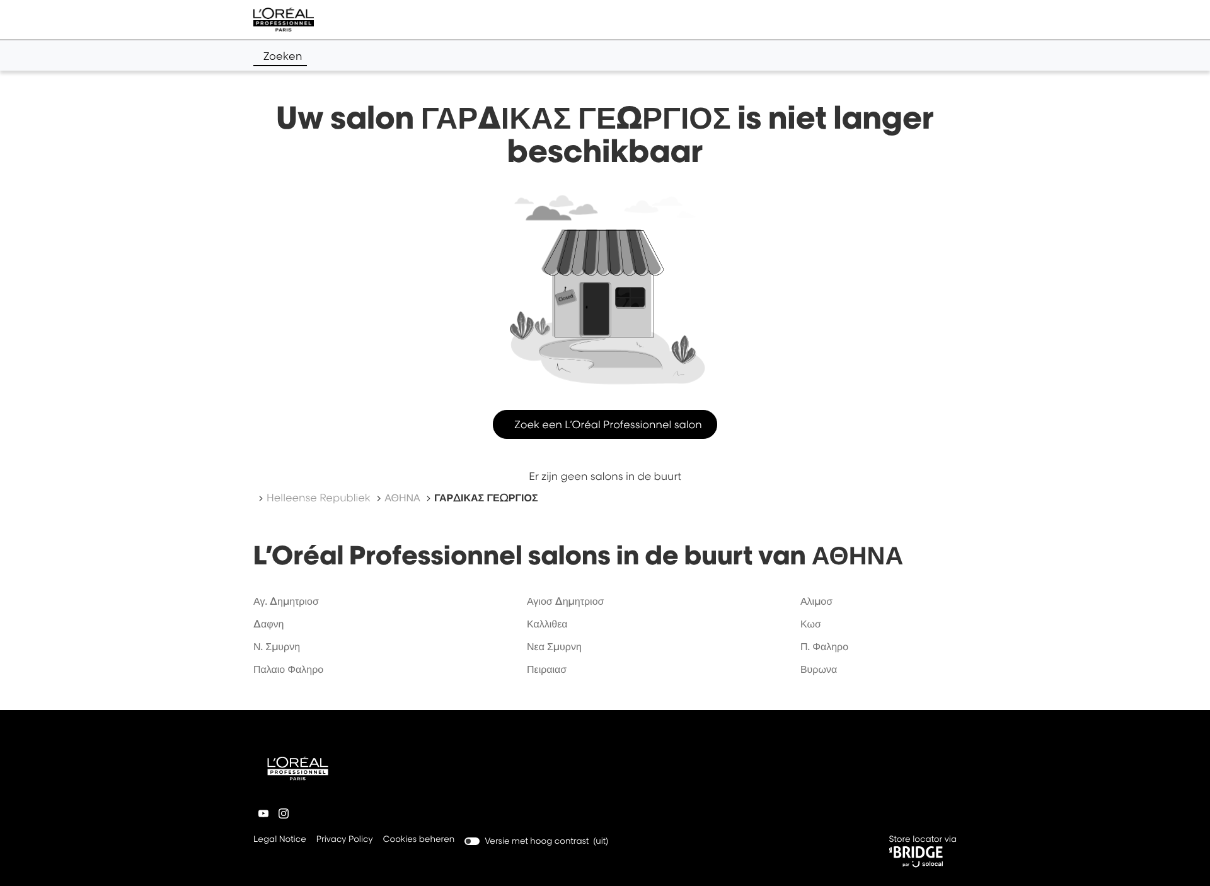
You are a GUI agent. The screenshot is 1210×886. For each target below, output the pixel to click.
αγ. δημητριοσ (286, 601)
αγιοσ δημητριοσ (565, 601)
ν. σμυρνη (276, 646)
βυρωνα (818, 669)
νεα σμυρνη (554, 646)
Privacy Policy (344, 840)
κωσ (810, 623)
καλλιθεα (547, 623)
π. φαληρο (824, 646)
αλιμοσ (816, 601)
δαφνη (268, 623)
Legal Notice (279, 840)
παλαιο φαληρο (288, 669)
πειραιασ (547, 669)
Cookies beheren (419, 839)
